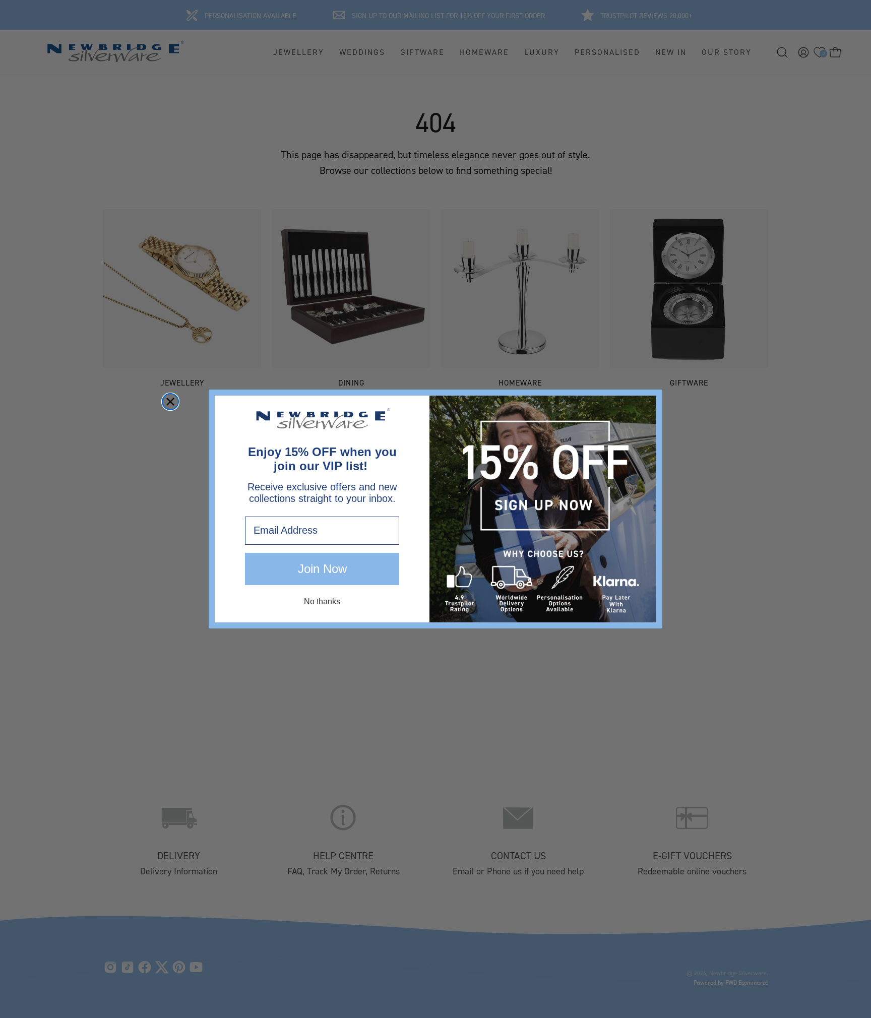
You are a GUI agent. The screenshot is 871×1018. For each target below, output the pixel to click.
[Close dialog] (170, 402)
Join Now (322, 569)
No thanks (322, 601)
